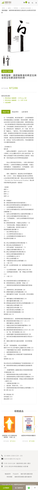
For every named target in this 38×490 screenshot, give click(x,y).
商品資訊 (15, 112)
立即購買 (6, 488)
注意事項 (24, 112)
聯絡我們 (8, 474)
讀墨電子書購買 (7, 71)
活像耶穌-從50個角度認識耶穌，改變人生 (9, 436)
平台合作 (16, 474)
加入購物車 (19, 488)
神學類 (16, 8)
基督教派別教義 (26, 8)
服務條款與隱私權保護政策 (23, 477)
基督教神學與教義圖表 (28, 435)
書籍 (9, 8)
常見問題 (9, 477)
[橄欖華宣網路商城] (6, 2)
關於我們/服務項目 (27, 474)
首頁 (3, 8)
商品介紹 (6, 112)
